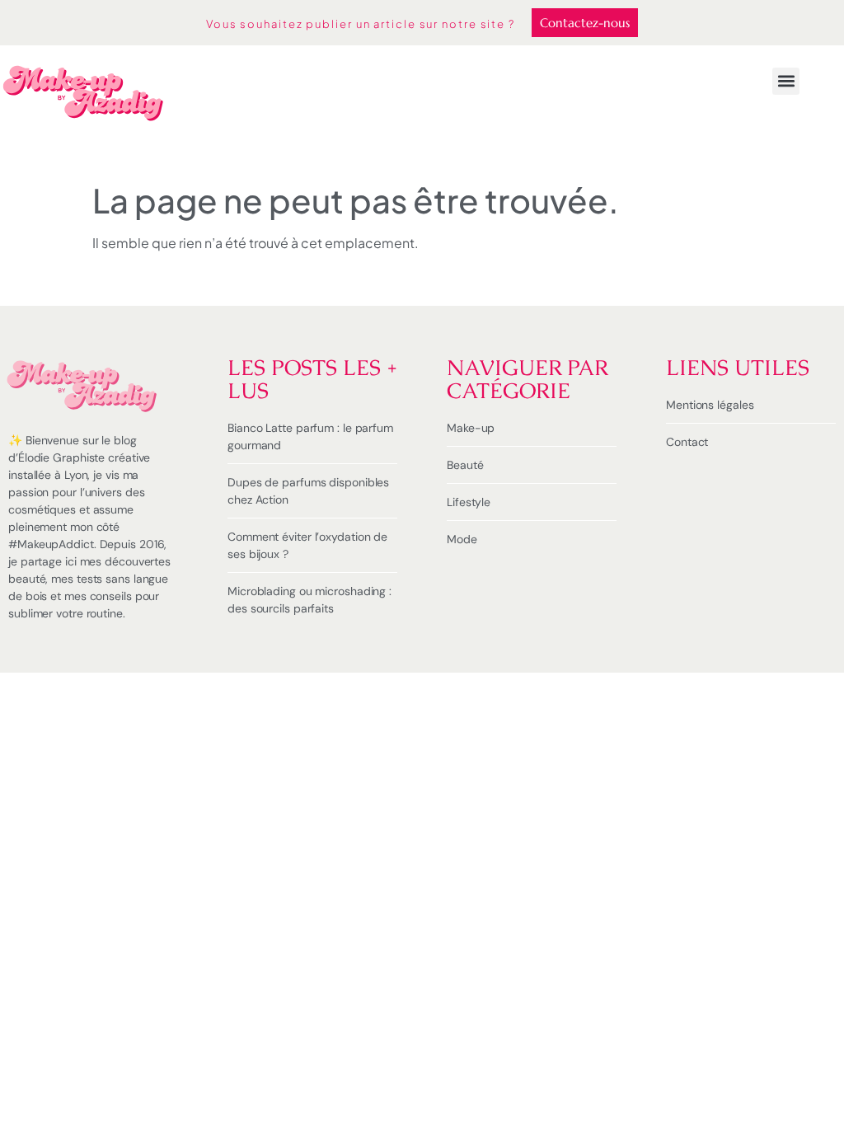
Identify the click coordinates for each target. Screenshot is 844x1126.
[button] (785, 81)
